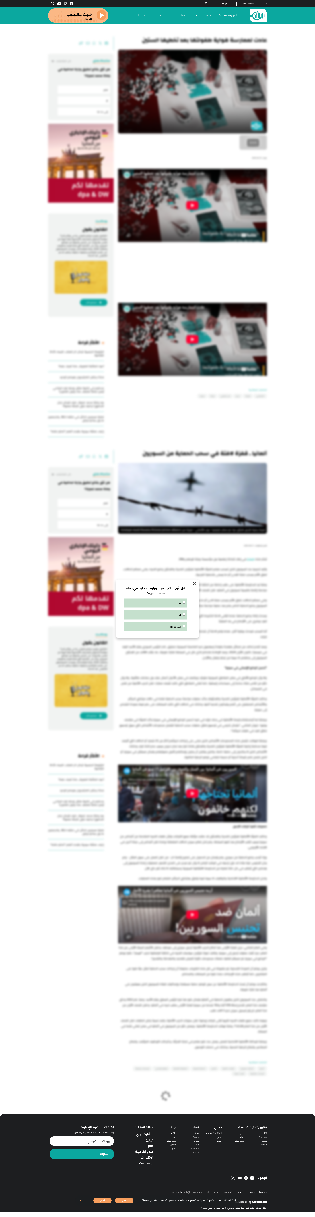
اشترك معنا (248, 4)
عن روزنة (241, 1192)
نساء (183, 15)
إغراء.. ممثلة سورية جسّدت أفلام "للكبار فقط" (77, 431)
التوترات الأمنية (228, 1068)
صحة (209, 15)
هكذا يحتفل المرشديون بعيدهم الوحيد (82, 377)
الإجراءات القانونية (257, 1073)
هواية (248, 396)
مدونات (263, 1145)
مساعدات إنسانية (142, 1068)
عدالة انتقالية (153, 15)
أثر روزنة (227, 1192)
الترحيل (213, 1068)
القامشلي (260, 396)
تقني (219, 1137)
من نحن (263, 4)
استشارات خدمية (214, 1133)
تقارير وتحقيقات (229, 15)
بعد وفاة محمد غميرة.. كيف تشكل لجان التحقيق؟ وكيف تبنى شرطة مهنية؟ (80, 404)
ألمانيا (262, 1068)
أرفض (102, 1200)
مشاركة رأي (145, 1134)
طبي (242, 1133)
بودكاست (146, 1163)
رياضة (173, 1133)
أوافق (124, 1200)
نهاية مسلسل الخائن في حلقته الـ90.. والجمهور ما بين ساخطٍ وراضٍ (76, 419)
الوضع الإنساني (161, 1068)
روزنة (212, 396)
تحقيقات (263, 1137)
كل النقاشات (63, 61)
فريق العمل (213, 1192)
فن (174, 1137)
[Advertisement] (192, 273)
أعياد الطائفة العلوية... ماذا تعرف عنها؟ (81, 366)
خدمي (196, 15)
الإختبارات (147, 1158)
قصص (264, 1141)
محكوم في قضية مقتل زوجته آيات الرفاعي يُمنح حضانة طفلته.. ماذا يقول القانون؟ (78, 390)
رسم (237, 396)
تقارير (264, 1133)
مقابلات (195, 1149)
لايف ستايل (239, 1141)
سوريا (202, 396)
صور (151, 1146)
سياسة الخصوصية (258, 1192)
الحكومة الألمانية (180, 1068)
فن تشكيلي (225, 396)
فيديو (196, 1141)
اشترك (105, 1154)
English (225, 4)
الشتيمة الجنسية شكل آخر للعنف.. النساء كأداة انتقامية (77, 354)
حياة (171, 15)
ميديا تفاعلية (144, 1152)
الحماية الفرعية (199, 1068)
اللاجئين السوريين (246, 1068)
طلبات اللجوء (239, 1073)
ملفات (196, 1137)
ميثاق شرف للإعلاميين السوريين (187, 1192)
